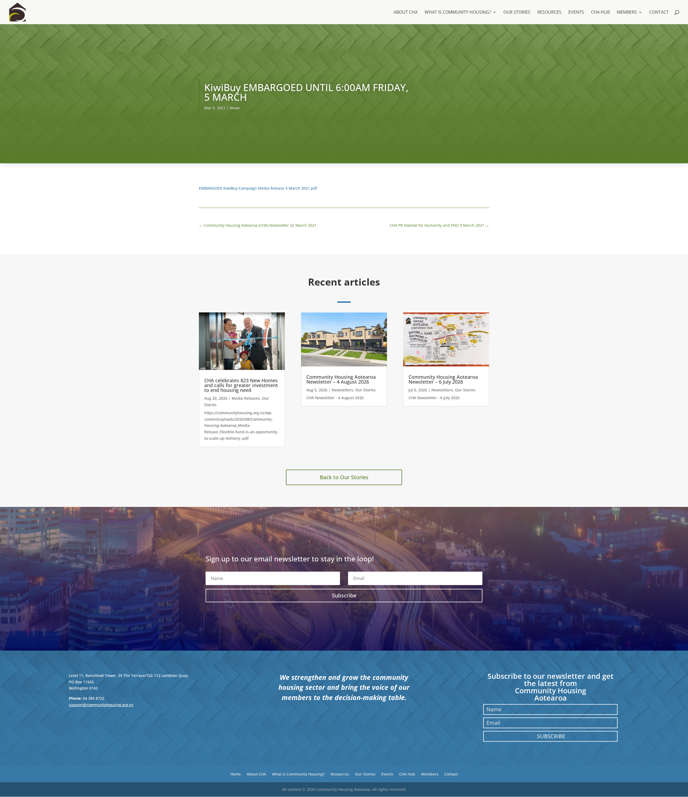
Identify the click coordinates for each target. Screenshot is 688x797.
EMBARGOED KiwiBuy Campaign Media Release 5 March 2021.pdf (258, 188)
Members (627, 12)
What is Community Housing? (458, 12)
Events (576, 12)
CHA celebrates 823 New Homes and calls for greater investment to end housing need (241, 385)
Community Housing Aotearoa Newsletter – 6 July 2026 (443, 379)
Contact (659, 12)
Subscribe (551, 736)
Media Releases (246, 398)
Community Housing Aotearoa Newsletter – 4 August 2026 (341, 379)
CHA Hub (600, 12)
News (235, 107)
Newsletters (342, 389)
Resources (549, 12)
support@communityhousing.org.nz (101, 704)
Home (235, 773)
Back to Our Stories (344, 477)
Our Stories (516, 12)
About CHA (406, 12)
